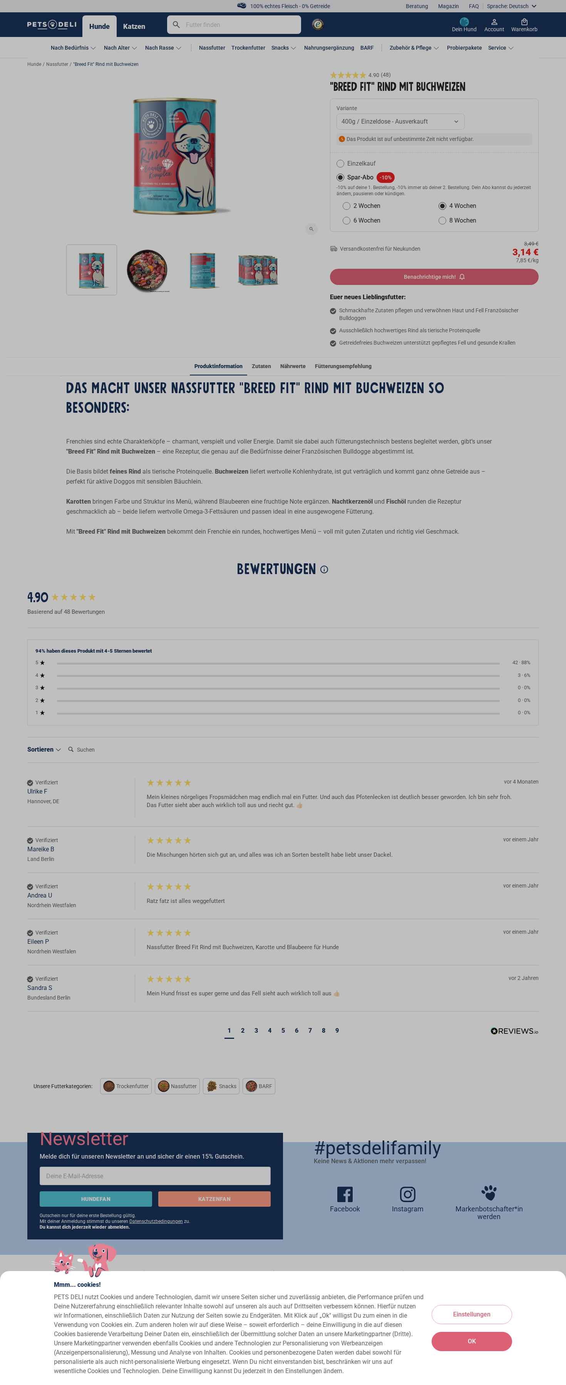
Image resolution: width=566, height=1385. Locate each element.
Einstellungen (472, 1314)
